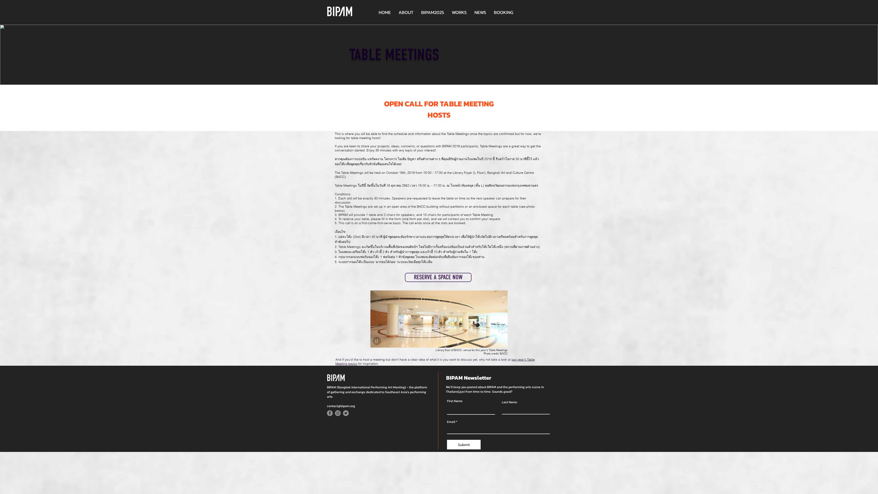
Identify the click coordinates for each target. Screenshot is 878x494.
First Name (455, 401)
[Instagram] (338, 413)
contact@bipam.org (341, 406)
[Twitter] (346, 413)
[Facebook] (330, 413)
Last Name (509, 402)
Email (451, 422)
